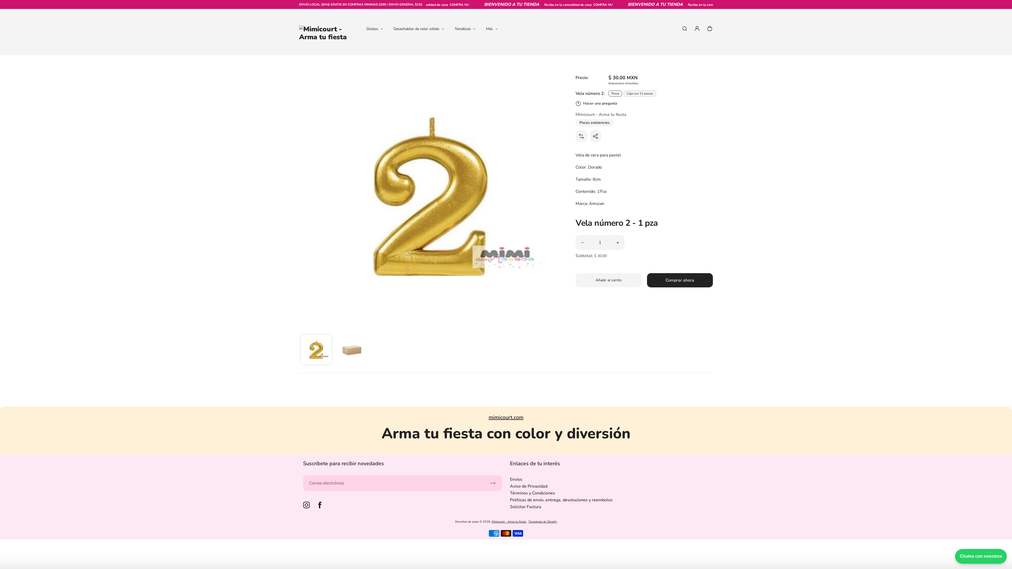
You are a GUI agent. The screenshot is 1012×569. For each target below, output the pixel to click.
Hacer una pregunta (600, 103)
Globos (372, 28)
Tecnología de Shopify (542, 522)
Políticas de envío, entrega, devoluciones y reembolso (561, 500)
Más (489, 28)
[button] (316, 350)
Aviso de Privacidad (528, 486)
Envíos (516, 479)
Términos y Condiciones (532, 493)
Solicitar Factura (525, 507)
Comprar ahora (679, 280)
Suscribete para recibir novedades (343, 463)
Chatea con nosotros (981, 556)
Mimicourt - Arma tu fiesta (509, 522)
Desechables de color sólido (416, 28)
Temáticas (463, 28)
